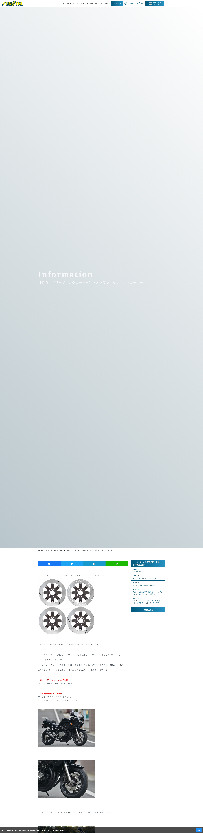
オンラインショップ (94, 3)
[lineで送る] (117, 563)
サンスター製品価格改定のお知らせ (144, 584)
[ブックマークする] (94, 563)
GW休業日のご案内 (138, 570)
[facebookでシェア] (49, 563)
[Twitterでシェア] (72, 563)
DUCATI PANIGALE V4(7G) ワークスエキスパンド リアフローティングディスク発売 (147, 600)
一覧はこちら (148, 609)
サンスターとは (69, 3)
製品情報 (80, 3)
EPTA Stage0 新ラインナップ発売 (144, 577)
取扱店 (107, 3)
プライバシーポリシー (46, 830)
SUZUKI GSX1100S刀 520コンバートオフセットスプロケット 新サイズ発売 (147, 591)
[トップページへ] (11, 3)
